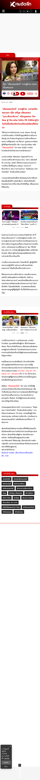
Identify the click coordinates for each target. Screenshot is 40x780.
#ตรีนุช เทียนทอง (15, 493)
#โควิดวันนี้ (7, 484)
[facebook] (20, 11)
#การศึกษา (29, 493)
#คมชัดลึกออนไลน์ (20, 479)
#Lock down (27, 498)
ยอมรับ (6, 762)
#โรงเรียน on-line (10, 502)
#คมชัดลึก (6, 479)
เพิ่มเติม (6, 758)
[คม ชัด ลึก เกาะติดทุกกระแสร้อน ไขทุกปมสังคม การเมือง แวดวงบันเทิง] (20, 5)
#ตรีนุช (16, 498)
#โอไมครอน (7, 512)
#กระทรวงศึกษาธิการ (24, 488)
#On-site (6, 498)
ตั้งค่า (6, 766)
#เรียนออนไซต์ (28, 507)
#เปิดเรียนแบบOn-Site (11, 507)
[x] (24, 11)
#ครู (4, 493)
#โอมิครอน (19, 512)
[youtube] (27, 11)
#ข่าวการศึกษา (19, 484)
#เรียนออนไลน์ (8, 488)
